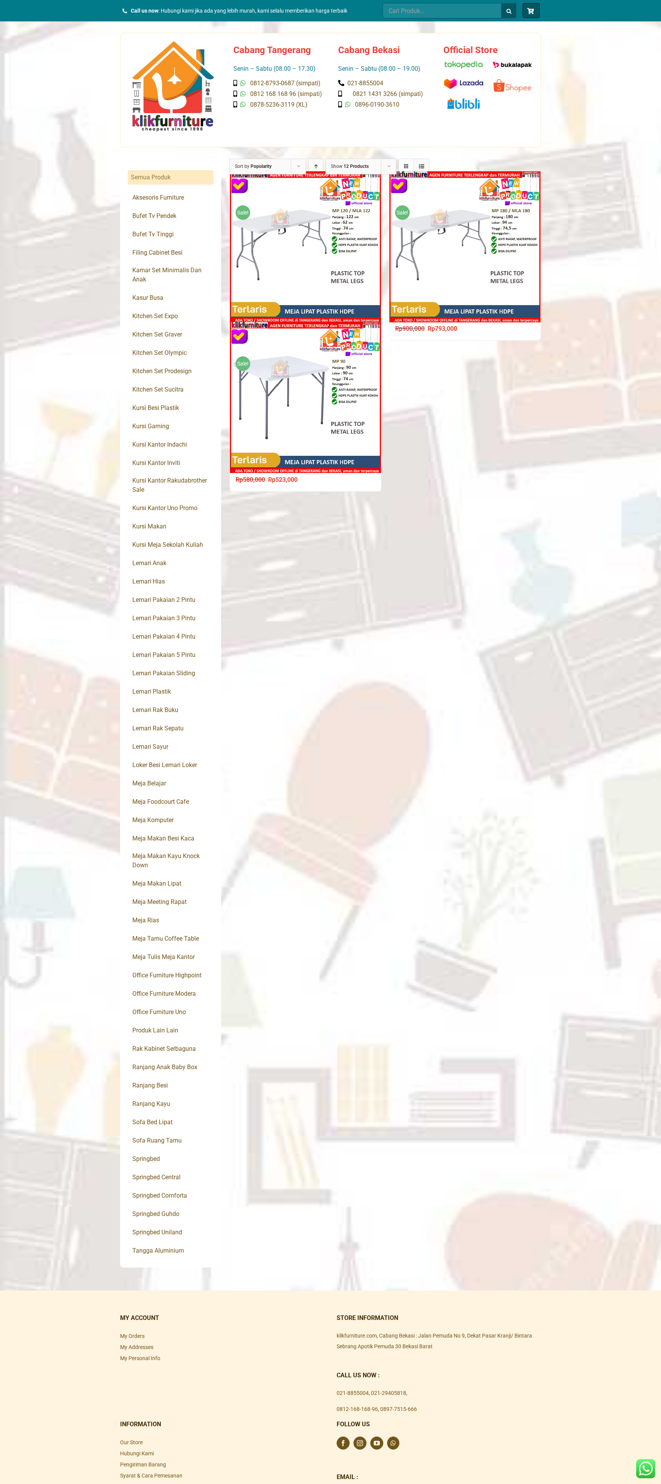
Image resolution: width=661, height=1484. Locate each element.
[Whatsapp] (393, 1443)
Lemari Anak (149, 563)
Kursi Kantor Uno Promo (164, 508)
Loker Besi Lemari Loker (164, 765)
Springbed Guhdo (155, 1213)
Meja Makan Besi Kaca (163, 838)
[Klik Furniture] (173, 44)
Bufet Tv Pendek (154, 215)
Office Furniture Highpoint (167, 975)
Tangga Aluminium (158, 1250)
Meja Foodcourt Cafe (160, 801)
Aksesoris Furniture (158, 197)
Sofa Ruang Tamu (157, 1140)
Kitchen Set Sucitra (158, 389)
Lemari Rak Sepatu (158, 728)
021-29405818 (388, 1393)
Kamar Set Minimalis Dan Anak (167, 275)
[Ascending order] (315, 166)
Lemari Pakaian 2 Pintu (163, 599)
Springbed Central (156, 1177)
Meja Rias (145, 920)
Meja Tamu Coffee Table (165, 938)
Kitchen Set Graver (157, 334)
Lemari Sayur (150, 746)
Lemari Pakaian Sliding (163, 673)
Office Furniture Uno (159, 1012)
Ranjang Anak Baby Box (164, 1067)
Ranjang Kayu (151, 1103)
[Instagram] (359, 1443)
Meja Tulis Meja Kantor (163, 957)
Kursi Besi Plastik (155, 407)
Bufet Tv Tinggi (153, 234)
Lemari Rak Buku (155, 710)
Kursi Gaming (150, 426)
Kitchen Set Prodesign (162, 371)
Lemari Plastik (151, 691)
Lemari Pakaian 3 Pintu (163, 618)
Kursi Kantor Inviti (156, 462)
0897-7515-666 (398, 1409)
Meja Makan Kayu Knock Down (166, 860)
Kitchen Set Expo (155, 316)
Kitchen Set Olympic (159, 352)
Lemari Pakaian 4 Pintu (163, 636)
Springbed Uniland (157, 1232)
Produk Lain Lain (155, 1030)
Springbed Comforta (159, 1195)
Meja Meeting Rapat (159, 901)
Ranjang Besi (150, 1085)
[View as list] (421, 166)
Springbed (146, 1158)
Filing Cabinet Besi (157, 252)
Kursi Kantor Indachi (159, 444)
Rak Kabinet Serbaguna (164, 1048)
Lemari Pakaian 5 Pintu (163, 654)
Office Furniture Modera (164, 993)
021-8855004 (353, 1393)
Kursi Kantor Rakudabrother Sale (169, 485)
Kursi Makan (149, 526)
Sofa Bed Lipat (152, 1122)
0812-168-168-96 (357, 1409)
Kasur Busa (147, 297)
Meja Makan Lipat (156, 883)
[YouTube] (376, 1443)
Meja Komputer (153, 820)
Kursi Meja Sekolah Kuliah (167, 544)
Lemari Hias (148, 581)
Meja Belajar (149, 783)
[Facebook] (343, 1443)
